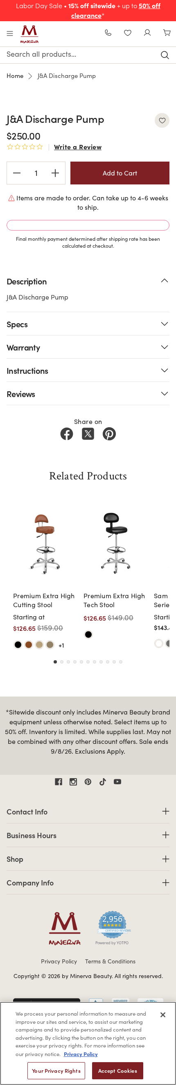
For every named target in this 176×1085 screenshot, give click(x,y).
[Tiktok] (102, 781)
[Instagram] (73, 781)
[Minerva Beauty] (29, 34)
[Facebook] (66, 433)
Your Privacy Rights (56, 1070)
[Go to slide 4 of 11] (75, 661)
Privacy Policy (59, 961)
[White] (158, 643)
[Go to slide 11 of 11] (120, 661)
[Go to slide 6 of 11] (88, 661)
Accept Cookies (117, 1070)
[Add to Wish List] (162, 120)
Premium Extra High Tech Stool (114, 600)
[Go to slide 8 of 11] (101, 661)
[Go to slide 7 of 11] (94, 661)
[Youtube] (117, 781)
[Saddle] (49, 644)
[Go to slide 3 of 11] (68, 661)
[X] (88, 433)
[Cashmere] (39, 644)
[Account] (147, 34)
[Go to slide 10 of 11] (114, 661)
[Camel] (28, 644)
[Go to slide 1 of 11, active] (55, 661)
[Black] (18, 644)
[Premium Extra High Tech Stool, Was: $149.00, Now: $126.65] (116, 543)
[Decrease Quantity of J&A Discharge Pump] (17, 173)
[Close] (163, 1015)
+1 (61, 644)
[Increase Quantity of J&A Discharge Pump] (55, 173)
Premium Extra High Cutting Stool (44, 600)
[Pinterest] (109, 433)
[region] (88, 1043)
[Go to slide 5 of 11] (81, 661)
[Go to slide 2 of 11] (61, 661)
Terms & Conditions (110, 961)
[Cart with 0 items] (167, 34)
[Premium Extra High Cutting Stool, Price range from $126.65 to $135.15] (46, 543)
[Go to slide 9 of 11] (107, 661)
